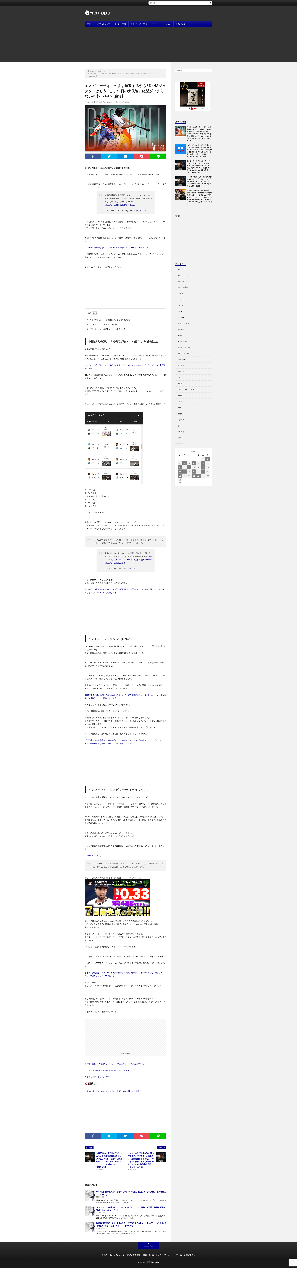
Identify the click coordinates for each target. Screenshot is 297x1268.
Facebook (181, 281)
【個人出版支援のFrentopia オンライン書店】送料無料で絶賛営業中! (113, 1091)
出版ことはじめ (183, 371)
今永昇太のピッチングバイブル (98, 1077)
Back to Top (148, 1246)
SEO (179, 299)
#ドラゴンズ (121, 560)
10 (180, 467)
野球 (120, 102)
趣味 (179, 426)
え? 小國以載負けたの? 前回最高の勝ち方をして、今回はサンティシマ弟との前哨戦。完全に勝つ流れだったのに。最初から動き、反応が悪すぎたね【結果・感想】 (199, 181)
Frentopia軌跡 (183, 287)
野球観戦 (99, 102)
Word (180, 311)
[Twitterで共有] (109, 156)
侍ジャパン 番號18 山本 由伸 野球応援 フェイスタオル (107, 1070)
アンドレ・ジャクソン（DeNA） (103, 324)
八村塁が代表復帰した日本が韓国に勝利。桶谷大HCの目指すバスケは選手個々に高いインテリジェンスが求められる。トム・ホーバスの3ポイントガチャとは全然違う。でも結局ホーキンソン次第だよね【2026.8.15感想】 (199, 197)
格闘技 (180, 402)
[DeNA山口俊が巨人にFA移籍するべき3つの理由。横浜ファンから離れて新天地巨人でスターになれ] (90, 1195)
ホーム (167, 24)
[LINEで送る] (158, 156)
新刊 (179, 377)
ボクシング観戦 (120, 24)
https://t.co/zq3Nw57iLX (115, 205)
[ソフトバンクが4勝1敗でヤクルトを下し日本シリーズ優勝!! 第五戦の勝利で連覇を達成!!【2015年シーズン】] (90, 1211)
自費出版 (181, 420)
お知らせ (181, 329)
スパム (180, 335)
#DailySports (130, 205)
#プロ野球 (147, 560)
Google (180, 293)
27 (194, 476)
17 (180, 471)
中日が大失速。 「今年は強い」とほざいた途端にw (110, 320)
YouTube (181, 317)
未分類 (180, 396)
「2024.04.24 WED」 (93, 855)
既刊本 (180, 383)
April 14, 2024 (140, 210)
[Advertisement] (148, 44)
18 (185, 471)
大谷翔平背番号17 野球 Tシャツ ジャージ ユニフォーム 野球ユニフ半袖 (114, 1064)
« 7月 (179, 483)
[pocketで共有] (142, 156)
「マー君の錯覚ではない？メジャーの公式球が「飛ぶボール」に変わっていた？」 (119, 247)
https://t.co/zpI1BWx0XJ (115, 563)
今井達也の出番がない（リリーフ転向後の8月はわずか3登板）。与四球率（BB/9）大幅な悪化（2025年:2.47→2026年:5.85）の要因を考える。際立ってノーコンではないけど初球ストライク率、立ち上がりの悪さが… (199, 133)
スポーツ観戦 (113, 102)
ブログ (89, 24)
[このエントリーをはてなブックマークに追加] (125, 156)
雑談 (127, 102)
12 (189, 467)
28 (198, 476)
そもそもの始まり (184, 347)
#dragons (130, 560)
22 (203, 471)
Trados (180, 305)
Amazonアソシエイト (185, 275)
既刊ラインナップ (103, 24)
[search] (210, 3)
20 (194, 471)
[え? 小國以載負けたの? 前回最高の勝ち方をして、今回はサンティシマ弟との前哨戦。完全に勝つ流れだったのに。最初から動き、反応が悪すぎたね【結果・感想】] (180, 181)
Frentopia (155, 1262)
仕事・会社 (182, 359)
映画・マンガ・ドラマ (139, 24)
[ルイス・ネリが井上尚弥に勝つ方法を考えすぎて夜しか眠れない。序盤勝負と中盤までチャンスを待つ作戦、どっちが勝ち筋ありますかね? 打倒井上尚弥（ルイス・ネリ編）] (161, 1157)
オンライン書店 (183, 323)
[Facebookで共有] (93, 156)
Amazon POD (182, 269)
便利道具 (181, 365)
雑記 (124, 102)
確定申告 (181, 414)
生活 (179, 408)
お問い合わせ (181, 24)
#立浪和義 (138, 560)
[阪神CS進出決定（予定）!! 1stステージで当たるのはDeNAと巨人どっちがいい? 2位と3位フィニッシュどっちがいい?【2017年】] (90, 1227)
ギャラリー (156, 24)
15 (203, 467)
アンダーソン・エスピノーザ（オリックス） (108, 329)
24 (180, 476)
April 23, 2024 (132, 568)
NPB (106, 102)
